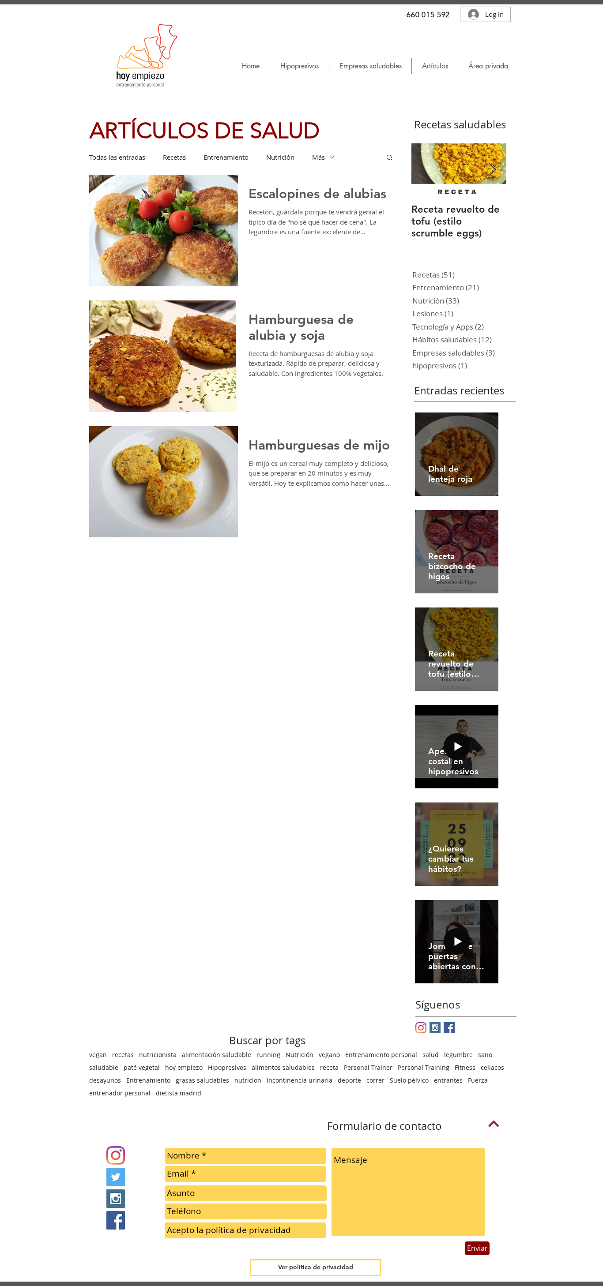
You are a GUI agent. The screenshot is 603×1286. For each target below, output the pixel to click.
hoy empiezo (184, 1067)
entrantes (448, 1080)
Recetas (174, 157)
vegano (329, 1054)
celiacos (492, 1067)
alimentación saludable (216, 1054)
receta (329, 1067)
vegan (98, 1054)
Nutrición (280, 157)
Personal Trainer (368, 1067)
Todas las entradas (117, 157)
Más (318, 157)
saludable (103, 1067)
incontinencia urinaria (299, 1080)
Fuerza (478, 1080)
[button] (434, 66)
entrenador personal (120, 1093)
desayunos (105, 1080)
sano (485, 1054)
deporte (349, 1080)
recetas (123, 1054)
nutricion (247, 1080)
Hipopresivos (227, 1067)
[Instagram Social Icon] (435, 1027)
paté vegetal (142, 1067)
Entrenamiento (226, 157)
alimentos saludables (283, 1067)
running (268, 1054)
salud (430, 1054)
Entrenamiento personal (381, 1054)
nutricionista (158, 1054)
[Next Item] (492, 170)
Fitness (465, 1067)
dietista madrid (178, 1093)
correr (375, 1080)
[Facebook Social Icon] (449, 1027)
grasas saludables (202, 1080)
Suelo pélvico (409, 1080)
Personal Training (423, 1067)
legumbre (458, 1054)
